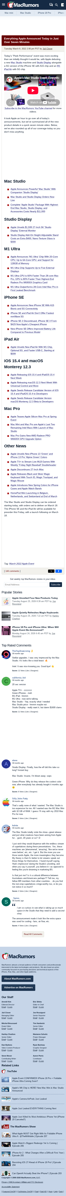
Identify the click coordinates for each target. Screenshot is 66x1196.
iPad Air (8, 69)
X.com (9, 1007)
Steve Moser (7, 1056)
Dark (61, 1191)
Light (56, 1191)
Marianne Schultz (40, 1034)
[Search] (58, 5)
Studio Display (44, 62)
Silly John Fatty (20, 798)
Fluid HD (43, 1191)
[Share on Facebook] (58, 571)
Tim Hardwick (39, 1023)
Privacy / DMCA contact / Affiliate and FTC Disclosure (22, 1182)
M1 (58, 66)
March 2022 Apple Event (21, 563)
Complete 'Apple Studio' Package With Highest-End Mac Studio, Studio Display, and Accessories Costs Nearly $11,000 (34, 208)
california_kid (19, 678)
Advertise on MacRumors (18, 987)
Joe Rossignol (39, 1013)
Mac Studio (25, 13)
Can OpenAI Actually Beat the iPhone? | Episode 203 (37, 1173)
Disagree (34, 671)
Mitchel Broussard (9, 1023)
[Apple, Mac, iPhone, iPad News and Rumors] (23, 8)
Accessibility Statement (11, 1187)
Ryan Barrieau (39, 1045)
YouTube (12, 1071)
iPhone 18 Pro (44, 13)
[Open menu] (3, 5)
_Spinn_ (16, 898)
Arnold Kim (6, 1002)
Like (27, 671)
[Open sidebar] (62, 5)
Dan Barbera (7, 1045)
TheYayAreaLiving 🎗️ (22, 651)
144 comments (12, 571)
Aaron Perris (38, 1056)
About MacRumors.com (17, 978)
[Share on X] (51, 571)
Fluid (36, 1191)
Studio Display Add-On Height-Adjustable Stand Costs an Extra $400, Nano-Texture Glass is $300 (34, 238)
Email (4, 1007)
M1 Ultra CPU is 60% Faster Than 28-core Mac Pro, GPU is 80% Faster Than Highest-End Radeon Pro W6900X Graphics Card (34, 279)
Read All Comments (33, 934)
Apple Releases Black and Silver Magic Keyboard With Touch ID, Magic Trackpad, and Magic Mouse (34, 477)
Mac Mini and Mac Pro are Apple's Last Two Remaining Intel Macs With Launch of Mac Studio (33, 427)
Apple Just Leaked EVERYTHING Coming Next (34, 1108)
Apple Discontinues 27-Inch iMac (27, 469)
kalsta (15, 825)
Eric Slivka (37, 1002)
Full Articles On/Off (25, 1191)
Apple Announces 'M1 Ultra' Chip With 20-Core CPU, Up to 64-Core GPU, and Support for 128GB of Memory (34, 260)
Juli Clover (47, 48)
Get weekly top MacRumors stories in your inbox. (33, 579)
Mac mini (9, 13)
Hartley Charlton (8, 1034)
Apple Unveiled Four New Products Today (35, 598)
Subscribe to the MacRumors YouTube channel (28, 108)
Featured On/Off (9, 1191)
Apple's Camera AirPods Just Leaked (29, 1099)
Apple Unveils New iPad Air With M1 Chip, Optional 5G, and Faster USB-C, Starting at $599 (32, 350)
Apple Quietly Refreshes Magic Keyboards (35, 612)
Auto (50, 1191)
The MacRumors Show (23, 1126)
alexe (14, 760)
